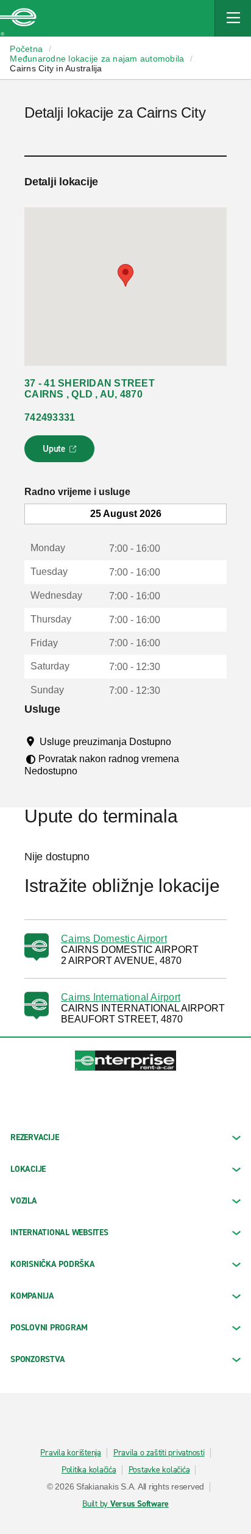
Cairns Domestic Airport (114, 938)
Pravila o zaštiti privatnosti (159, 1452)
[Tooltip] (182, 741)
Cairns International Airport (120, 997)
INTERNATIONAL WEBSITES (59, 1232)
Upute (61, 452)
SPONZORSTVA (37, 1359)
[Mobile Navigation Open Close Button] (232, 18)
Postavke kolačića (159, 1469)
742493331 (49, 417)
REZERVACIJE (34, 1137)
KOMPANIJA (32, 1296)
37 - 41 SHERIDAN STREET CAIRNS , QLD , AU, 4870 (89, 388)
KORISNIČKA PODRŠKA (52, 1264)
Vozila (23, 1201)
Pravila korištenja (70, 1452)
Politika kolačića (89, 1469)
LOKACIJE (28, 1169)
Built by (125, 1504)
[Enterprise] (18, 18)
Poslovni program (49, 1327)
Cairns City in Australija (56, 68)
